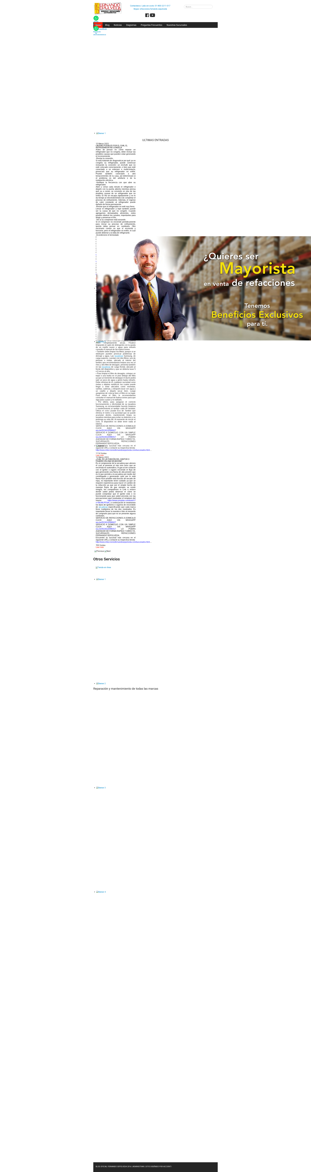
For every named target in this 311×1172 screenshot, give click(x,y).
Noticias (118, 25)
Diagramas (131, 25)
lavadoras (119, 356)
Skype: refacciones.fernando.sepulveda (150, 9)
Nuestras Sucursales (177, 25)
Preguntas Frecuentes (151, 25)
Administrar (138, 1166)
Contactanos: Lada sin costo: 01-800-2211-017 (150, 6)
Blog (107, 25)
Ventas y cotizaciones (97, 23)
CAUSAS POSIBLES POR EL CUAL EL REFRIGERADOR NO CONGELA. (112, 146)
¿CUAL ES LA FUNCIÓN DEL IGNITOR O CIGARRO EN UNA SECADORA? (112, 460)
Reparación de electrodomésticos (99, 33)
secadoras (103, 507)
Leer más (100, 455)
